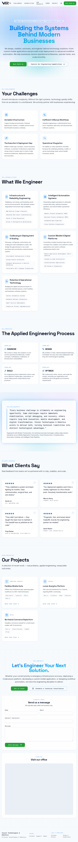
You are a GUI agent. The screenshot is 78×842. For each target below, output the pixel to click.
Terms (47, 3)
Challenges (18, 3)
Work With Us (70, 3)
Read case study (11, 604)
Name (6, 710)
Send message (13, 745)
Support (39, 836)
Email (42, 710)
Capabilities (29, 3)
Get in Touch (19, 688)
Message (8, 726)
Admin (45, 836)
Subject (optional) (12, 718)
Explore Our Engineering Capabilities (46, 64)
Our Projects (40, 3)
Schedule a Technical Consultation (49, 688)
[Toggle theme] (61, 3)
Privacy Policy (54, 836)
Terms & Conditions (67, 836)
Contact (55, 3)
